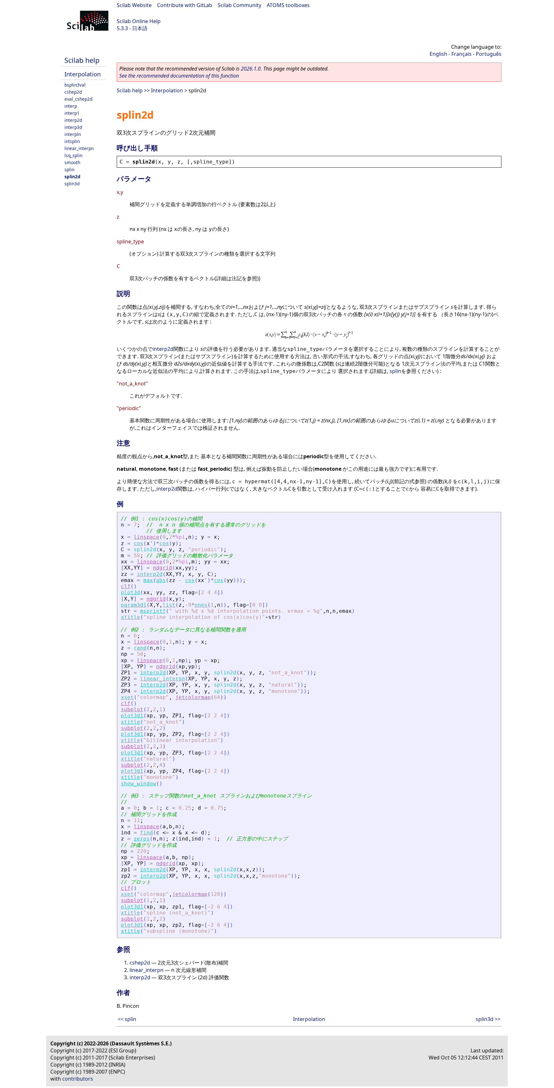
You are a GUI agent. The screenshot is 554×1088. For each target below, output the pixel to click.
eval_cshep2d (78, 99)
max (148, 580)
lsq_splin (73, 155)
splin (69, 169)
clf (125, 586)
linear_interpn (79, 148)
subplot (132, 709)
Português (488, 53)
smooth (72, 162)
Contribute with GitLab (184, 5)
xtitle (130, 617)
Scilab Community (239, 5)
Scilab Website (134, 5)
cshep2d (73, 92)
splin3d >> (488, 1019)
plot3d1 (132, 716)
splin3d (72, 184)
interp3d (73, 127)
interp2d (73, 120)
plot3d (130, 592)
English (438, 53)
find (146, 833)
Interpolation (82, 74)
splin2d (72, 176)
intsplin (72, 141)
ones (201, 605)
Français (461, 53)
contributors (77, 1078)
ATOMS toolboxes (288, 5)
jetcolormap (193, 697)
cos (138, 543)
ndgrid (162, 568)
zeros (142, 839)
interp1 (72, 113)
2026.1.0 (251, 68)
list (169, 605)
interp (70, 106)
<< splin (127, 1019)
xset (127, 697)
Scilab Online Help (139, 21)
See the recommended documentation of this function (179, 75)
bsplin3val (75, 85)
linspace (146, 537)
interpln (72, 134)
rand (140, 648)
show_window (138, 783)
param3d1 (134, 605)
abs (161, 580)
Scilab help (81, 60)
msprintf (153, 611)
